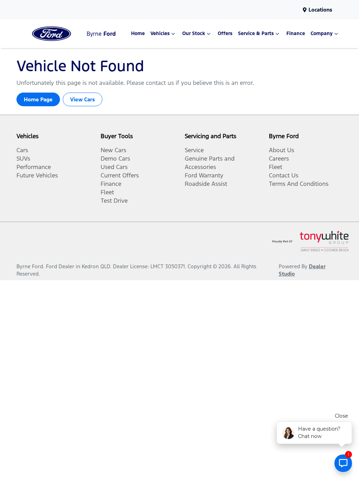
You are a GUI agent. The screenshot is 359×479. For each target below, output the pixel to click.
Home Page (38, 99)
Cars (22, 150)
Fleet (107, 192)
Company (322, 33)
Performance (33, 167)
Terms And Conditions (298, 184)
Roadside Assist (206, 184)
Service (194, 150)
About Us (281, 150)
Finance (295, 33)
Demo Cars (115, 158)
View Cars (82, 99)
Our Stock (193, 33)
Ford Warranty (204, 175)
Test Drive (114, 200)
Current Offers (120, 175)
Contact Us (283, 175)
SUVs (23, 158)
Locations (320, 9)
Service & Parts (256, 33)
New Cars (113, 150)
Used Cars (114, 167)
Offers (225, 33)
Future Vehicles (37, 175)
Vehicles (160, 33)
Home (138, 33)
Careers (279, 158)
